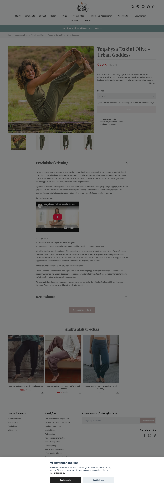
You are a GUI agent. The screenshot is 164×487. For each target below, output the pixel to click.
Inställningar (98, 480)
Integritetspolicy (57, 473)
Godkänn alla (65, 480)
